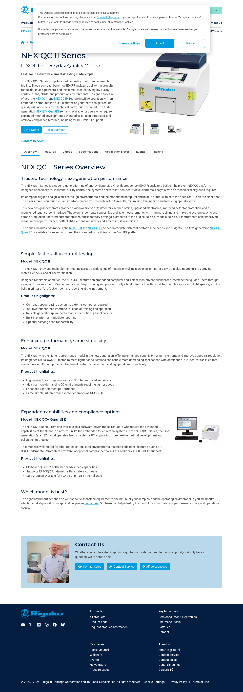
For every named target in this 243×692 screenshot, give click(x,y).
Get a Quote (31, 129)
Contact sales (168, 659)
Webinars (96, 654)
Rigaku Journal (99, 650)
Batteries (164, 627)
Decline (190, 43)
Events (140, 151)
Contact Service (32, 141)
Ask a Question (55, 129)
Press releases (100, 669)
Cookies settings (129, 43)
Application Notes (117, 151)
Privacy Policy (178, 682)
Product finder (99, 622)
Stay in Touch (210, 10)
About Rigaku (167, 650)
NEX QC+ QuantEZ (48, 111)
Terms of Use (200, 682)
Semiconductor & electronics (178, 617)
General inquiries (170, 664)
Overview (30, 151)
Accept (160, 43)
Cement (164, 632)
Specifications (88, 151)
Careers (164, 669)
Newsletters (98, 664)
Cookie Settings (154, 682)
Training (157, 151)
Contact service (169, 654)
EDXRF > (27, 31)
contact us (91, 503)
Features (49, 151)
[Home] (22, 42)
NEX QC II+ (61, 98)
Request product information (109, 627)
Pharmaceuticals (170, 622)
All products (97, 617)
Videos (67, 151)
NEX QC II (42, 98)
